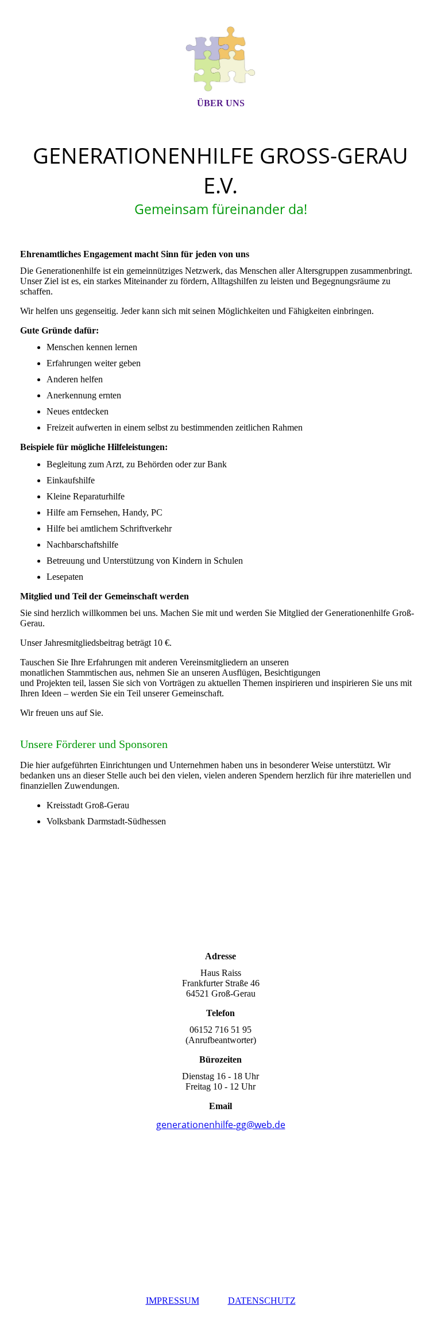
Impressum (172, 1300)
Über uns (221, 103)
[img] (220, 59)
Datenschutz (262, 1300)
